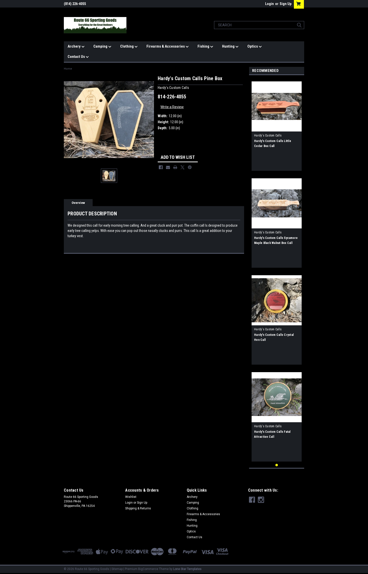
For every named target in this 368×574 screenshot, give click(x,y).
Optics (253, 46)
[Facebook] (161, 167)
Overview (78, 203)
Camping (100, 46)
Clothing (127, 46)
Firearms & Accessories (166, 46)
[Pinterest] (190, 167)
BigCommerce (148, 569)
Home (68, 68)
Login (269, 4)
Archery (74, 46)
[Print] (175, 167)
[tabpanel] (277, 124)
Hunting (228, 46)
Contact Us (77, 56)
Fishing (204, 46)
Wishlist (130, 497)
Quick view (276, 128)
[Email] (168, 167)
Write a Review (172, 107)
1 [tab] (276, 465)
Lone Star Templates (187, 569)
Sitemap (117, 569)
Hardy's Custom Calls (268, 135)
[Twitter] (182, 167)
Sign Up (285, 4)
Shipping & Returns (138, 508)
